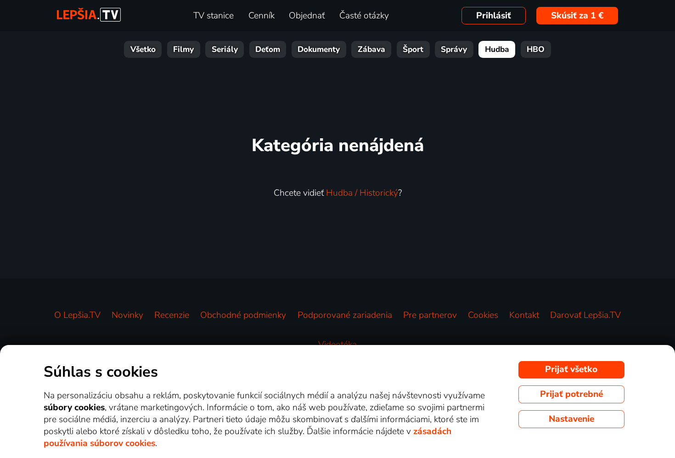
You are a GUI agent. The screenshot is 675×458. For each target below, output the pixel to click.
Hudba (497, 49)
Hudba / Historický (362, 193)
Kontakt (524, 315)
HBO (536, 49)
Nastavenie (571, 419)
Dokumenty (319, 49)
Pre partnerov (430, 315)
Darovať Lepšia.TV (585, 315)
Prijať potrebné (571, 394)
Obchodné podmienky (243, 315)
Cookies (483, 315)
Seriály (225, 49)
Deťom (267, 49)
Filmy (183, 49)
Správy (454, 49)
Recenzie (171, 315)
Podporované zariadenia (345, 315)
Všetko (143, 49)
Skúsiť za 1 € (577, 16)
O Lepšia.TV (77, 315)
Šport (413, 49)
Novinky (127, 315)
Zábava (371, 49)
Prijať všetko (571, 369)
